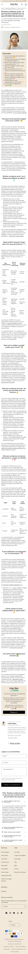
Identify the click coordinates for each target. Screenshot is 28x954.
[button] (22, 4)
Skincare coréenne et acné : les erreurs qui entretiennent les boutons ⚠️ (15, 70)
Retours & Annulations (20, 872)
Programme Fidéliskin (20, 855)
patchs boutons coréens (7, 382)
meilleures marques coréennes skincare (12, 448)
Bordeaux (3, 891)
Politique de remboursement (15, 941)
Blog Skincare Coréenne (10, 8)
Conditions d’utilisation (8, 946)
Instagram (12, 735)
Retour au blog (15, 743)
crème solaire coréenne (16, 647)
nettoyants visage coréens (16, 236)
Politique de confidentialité (14, 943)
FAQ (15, 862)
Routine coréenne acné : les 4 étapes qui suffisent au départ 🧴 (15, 60)
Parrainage (17, 859)
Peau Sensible (5, 872)
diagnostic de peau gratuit (9, 820)
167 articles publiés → (13, 737)
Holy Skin (11, 939)
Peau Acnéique (5, 852)
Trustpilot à (14, 1)
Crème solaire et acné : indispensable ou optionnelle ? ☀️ (14, 81)
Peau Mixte (4, 859)
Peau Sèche (4, 865)
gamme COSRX (12, 323)
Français (13, 925)
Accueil (2, 8)
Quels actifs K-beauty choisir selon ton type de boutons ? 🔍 (14, 63)
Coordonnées (7, 949)
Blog (15, 865)
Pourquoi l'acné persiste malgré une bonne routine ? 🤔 (15, 56)
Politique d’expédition (21, 946)
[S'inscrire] (25, 906)
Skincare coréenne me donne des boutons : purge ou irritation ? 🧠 (14, 74)
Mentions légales (15, 951)
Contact (16, 869)
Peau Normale (5, 862)
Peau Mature (4, 869)
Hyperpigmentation (6, 875)
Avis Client (17, 852)
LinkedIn (19, 735)
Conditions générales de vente (18, 949)
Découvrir (13, 712)
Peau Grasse (4, 855)
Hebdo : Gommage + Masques (6, 880)
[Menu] (2, 4)
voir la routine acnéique (19, 112)
